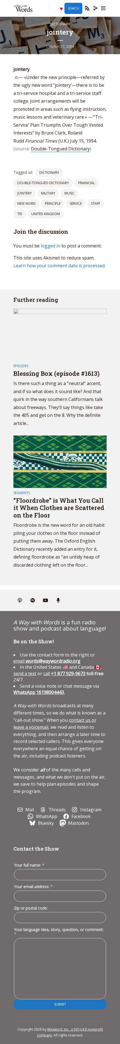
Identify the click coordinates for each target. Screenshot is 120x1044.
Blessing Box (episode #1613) (56, 373)
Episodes (20, 366)
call (46, 673)
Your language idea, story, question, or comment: (59, 932)
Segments (21, 492)
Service (76, 203)
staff (95, 203)
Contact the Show (36, 848)
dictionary (49, 172)
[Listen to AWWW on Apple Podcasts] (20, 600)
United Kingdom (45, 213)
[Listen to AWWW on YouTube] (45, 600)
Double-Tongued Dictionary (60, 149)
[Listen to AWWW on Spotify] (33, 600)
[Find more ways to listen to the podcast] (58, 600)
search (73, 8)
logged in (50, 246)
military (48, 193)
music (69, 193)
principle (53, 203)
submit (60, 1004)
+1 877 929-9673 (68, 673)
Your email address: (33, 886)
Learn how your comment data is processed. (59, 266)
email (46, 661)
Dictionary (60, 24)
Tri (19, 213)
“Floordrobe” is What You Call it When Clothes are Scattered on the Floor (58, 507)
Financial (86, 183)
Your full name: (29, 865)
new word (26, 203)
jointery (24, 193)
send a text (24, 673)
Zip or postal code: (31, 908)
